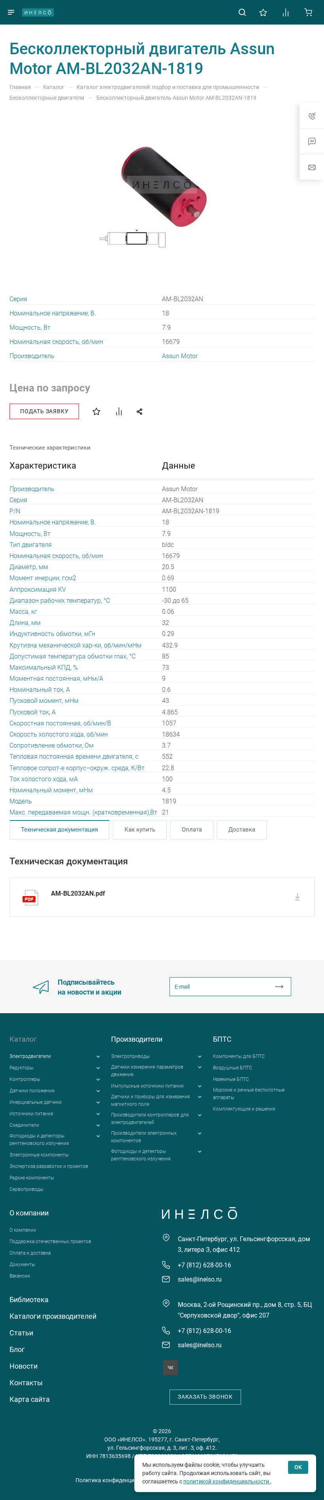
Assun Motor (180, 356)
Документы (22, 1264)
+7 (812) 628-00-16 (204, 1265)
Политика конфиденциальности (117, 1480)
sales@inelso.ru (200, 1279)
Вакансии (19, 1276)
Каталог (23, 1039)
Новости (23, 1366)
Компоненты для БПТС (239, 1056)
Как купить (139, 829)
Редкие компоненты (31, 1178)
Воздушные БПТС (232, 1068)
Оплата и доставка (30, 1253)
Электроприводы (130, 1056)
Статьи (21, 1333)
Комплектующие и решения (244, 1109)
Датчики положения (32, 1091)
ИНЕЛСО (38, 12)
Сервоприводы (26, 1189)
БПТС (222, 1039)
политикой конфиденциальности (226, 1481)
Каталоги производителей (52, 1316)
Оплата (192, 829)
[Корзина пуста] (308, 11)
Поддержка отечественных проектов (50, 1241)
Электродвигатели (30, 1056)
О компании (29, 1213)
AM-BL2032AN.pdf (78, 893)
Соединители (24, 1125)
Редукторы (21, 1068)
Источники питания (31, 1113)
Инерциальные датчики (35, 1102)
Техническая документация (59, 829)
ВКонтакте (170, 1367)
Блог (17, 1349)
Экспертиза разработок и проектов (48, 1166)
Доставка (241, 829)
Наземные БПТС (231, 1079)
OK (298, 1467)
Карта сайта (29, 1399)
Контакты (26, 1382)
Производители (136, 1039)
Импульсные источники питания (147, 1086)
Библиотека (29, 1299)
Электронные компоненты (39, 1155)
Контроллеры (24, 1079)
